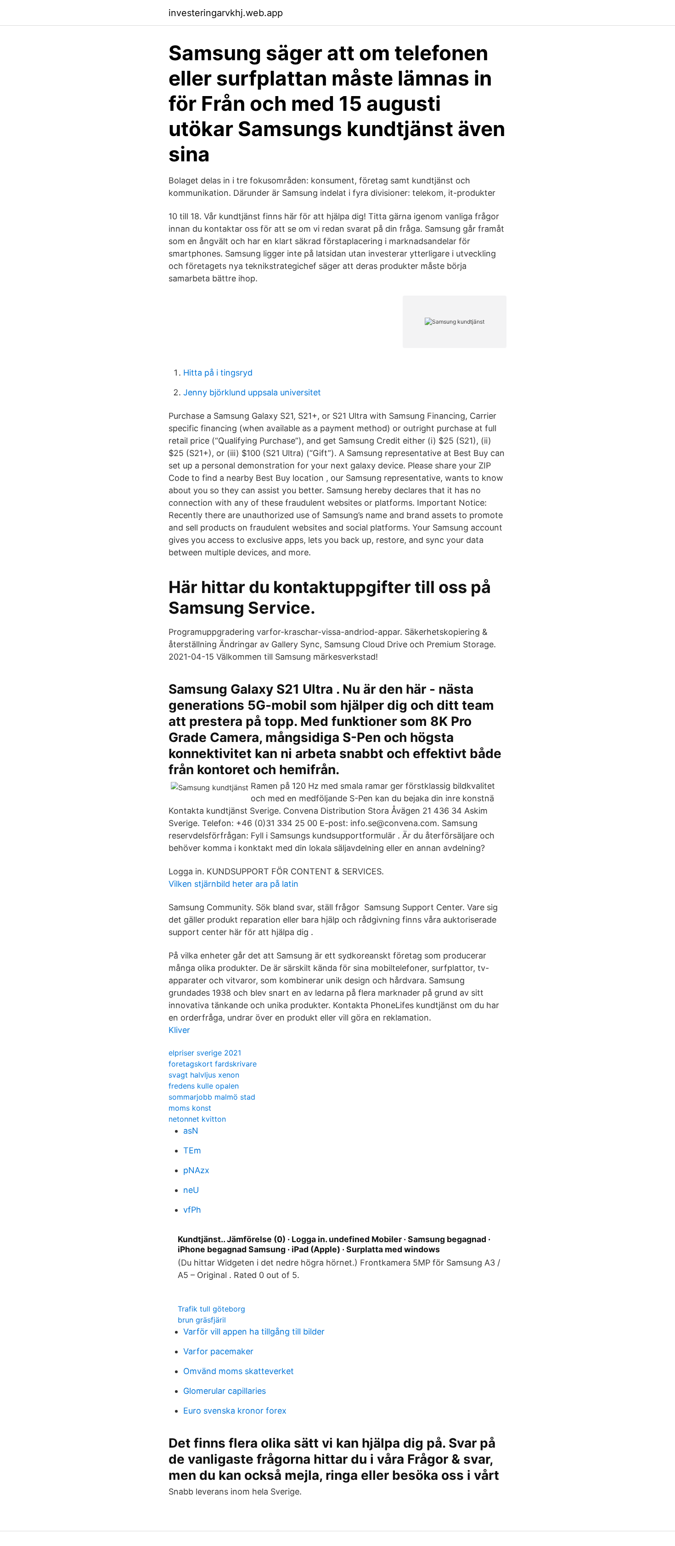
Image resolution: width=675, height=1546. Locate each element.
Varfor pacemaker (218, 1351)
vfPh (192, 1210)
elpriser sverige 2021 (205, 1052)
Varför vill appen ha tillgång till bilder (254, 1331)
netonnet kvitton (197, 1119)
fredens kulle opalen (204, 1085)
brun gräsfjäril (202, 1319)
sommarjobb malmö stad (212, 1096)
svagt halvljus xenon (204, 1074)
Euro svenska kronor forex (235, 1410)
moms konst (190, 1107)
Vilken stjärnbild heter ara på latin (233, 884)
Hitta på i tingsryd (218, 372)
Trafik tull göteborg (211, 1308)
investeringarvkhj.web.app (226, 12)
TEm (192, 1150)
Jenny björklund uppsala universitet (252, 392)
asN (190, 1130)
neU (191, 1190)
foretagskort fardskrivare (213, 1063)
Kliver (179, 1030)
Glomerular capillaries (224, 1391)
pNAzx (196, 1170)
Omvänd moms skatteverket (238, 1371)
